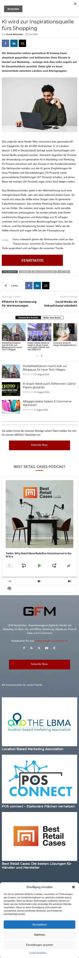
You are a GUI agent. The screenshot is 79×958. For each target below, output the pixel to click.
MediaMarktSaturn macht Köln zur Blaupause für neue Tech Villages (12, 346)
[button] (73, 887)
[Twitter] (40, 648)
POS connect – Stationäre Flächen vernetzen (38, 806)
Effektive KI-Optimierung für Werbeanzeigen (19, 303)
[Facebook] (5, 43)
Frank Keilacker (14, 34)
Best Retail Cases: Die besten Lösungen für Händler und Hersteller (36, 865)
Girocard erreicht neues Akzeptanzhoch (64, 344)
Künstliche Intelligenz (44, 272)
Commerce (25, 272)
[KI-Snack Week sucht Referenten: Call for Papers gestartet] (11, 389)
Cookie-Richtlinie (37, 953)
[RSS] (32, 648)
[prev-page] (37, 356)
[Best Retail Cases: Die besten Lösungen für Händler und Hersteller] (39, 836)
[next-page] (42, 356)
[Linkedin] (14, 43)
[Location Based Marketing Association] (39, 721)
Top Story (64, 272)
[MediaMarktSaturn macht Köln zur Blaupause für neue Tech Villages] (14, 332)
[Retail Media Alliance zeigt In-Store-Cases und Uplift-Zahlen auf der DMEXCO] (39, 332)
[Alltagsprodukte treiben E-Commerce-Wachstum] (11, 407)
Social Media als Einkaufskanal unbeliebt (60, 303)
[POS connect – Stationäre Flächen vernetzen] (39, 779)
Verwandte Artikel (28, 317)
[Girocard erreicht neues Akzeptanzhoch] (65, 332)
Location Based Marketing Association (32, 749)
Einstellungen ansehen (39, 944)
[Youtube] (47, 648)
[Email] (22, 43)
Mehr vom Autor (52, 317)
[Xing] (54, 648)
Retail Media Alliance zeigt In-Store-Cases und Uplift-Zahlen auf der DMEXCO (38, 346)
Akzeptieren (39, 924)
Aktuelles (28, 374)
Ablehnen (39, 934)
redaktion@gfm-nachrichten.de (51, 640)
